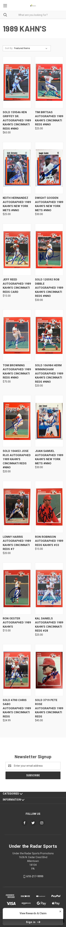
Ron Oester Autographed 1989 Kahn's (17, 622)
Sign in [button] (31, 922)
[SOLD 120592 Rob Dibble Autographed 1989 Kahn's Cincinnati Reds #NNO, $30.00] (49, 249)
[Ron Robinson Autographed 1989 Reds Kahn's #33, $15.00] (49, 507)
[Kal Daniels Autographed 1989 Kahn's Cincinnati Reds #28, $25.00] (49, 588)
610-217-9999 (34, 876)
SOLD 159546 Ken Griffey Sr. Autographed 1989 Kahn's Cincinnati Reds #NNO (17, 120)
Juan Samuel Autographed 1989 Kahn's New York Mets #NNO (49, 457)
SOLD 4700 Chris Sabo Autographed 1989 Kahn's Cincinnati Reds (17, 708)
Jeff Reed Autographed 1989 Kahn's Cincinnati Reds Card (17, 286)
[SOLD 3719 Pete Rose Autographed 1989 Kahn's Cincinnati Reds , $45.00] (49, 670)
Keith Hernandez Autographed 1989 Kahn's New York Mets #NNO (17, 204)
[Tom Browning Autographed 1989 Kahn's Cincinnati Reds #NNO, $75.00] (16, 335)
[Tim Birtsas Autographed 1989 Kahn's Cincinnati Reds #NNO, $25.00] (49, 82)
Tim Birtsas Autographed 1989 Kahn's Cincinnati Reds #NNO (49, 118)
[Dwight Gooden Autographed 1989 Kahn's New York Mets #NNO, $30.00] (49, 168)
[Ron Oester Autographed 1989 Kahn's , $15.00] (16, 588)
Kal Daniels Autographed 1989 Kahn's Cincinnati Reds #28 (49, 625)
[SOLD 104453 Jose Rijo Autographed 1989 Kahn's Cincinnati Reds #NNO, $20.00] (16, 421)
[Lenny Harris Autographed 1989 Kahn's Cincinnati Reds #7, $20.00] (16, 507)
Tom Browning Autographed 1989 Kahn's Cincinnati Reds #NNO (17, 371)
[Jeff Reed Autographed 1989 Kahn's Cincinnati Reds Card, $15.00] (16, 249)
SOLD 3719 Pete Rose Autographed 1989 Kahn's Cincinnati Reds (49, 708)
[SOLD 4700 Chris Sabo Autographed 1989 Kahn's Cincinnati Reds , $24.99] (16, 670)
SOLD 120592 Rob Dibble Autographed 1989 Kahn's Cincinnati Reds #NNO (49, 288)
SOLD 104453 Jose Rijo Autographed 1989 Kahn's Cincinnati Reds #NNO (17, 459)
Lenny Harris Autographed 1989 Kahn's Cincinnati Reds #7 (17, 543)
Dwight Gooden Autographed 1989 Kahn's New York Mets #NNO (49, 204)
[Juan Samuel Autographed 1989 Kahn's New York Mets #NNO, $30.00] (49, 421)
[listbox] (31, 48)
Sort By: (9, 48)
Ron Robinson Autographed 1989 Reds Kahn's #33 (49, 541)
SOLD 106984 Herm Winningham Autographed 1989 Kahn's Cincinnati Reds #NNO (49, 373)
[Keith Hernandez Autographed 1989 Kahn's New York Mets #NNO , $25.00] (16, 168)
